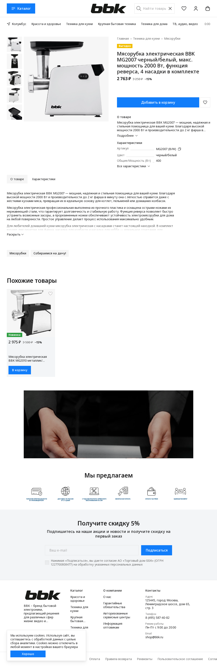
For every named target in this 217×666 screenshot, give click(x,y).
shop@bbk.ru (154, 637)
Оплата (94, 659)
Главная (123, 38)
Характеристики (43, 179)
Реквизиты (144, 659)
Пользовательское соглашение (180, 659)
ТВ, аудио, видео (185, 24)
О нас (107, 597)
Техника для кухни (79, 24)
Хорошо (28, 654)
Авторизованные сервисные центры (116, 615)
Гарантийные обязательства (114, 605)
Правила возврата (118, 659)
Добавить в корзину (158, 102)
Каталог (24, 8)
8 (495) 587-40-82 (157, 618)
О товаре (17, 179)
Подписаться (157, 550)
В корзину (19, 370)
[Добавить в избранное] (205, 102)
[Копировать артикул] (179, 149)
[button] (183, 8)
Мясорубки (172, 38)
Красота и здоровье (46, 24)
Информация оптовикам (112, 625)
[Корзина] (207, 8)
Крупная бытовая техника (117, 24)
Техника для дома (154, 24)
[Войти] (195, 8)
